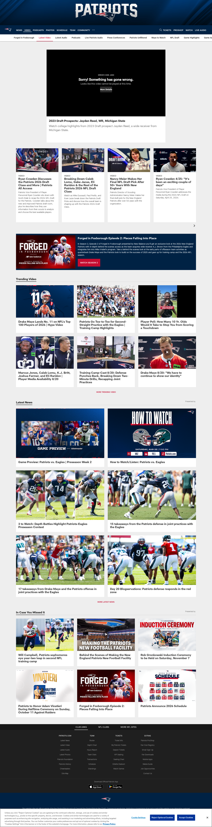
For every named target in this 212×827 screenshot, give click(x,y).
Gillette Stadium (118, 764)
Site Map (65, 773)
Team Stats (92, 754)
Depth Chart (92, 745)
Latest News (65, 740)
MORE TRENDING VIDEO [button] (106, 392)
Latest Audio (65, 750)
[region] (106, 818)
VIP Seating (118, 754)
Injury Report (92, 750)
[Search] (161, 30)
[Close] (207, 817)
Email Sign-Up (147, 750)
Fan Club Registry (147, 745)
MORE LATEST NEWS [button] (106, 602)
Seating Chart (118, 759)
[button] (106, 89)
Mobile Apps (147, 759)
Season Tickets (119, 750)
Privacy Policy (109, 824)
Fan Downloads (148, 754)
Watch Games (118, 769)
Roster (92, 740)
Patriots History (65, 764)
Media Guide (147, 764)
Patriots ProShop (147, 740)
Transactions (92, 759)
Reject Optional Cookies (162, 817)
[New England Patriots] (106, 800)
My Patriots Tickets (118, 745)
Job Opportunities (148, 769)
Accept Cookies (186, 817)
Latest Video (65, 745)
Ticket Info (119, 740)
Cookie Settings (138, 817)
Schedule (92, 764)
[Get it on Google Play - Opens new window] (115, 788)
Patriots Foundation (65, 759)
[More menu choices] (93, 30)
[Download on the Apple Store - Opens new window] (95, 787)
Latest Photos (65, 754)
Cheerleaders (65, 769)
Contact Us (147, 773)
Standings (92, 769)
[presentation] (195, 226)
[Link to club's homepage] (8, 29)
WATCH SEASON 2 (89, 262)
